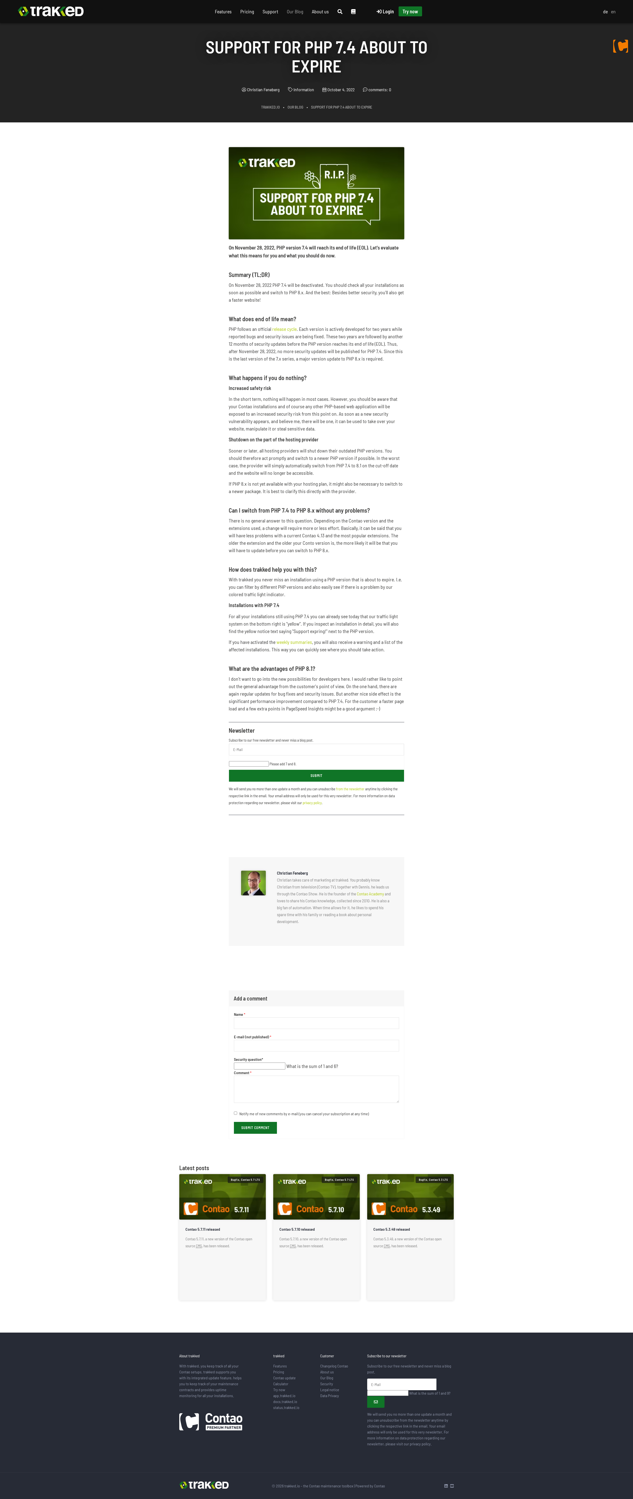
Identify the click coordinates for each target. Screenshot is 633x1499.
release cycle (284, 329)
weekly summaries (294, 642)
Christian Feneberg (263, 89)
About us (320, 11)
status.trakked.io (286, 1407)
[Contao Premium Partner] (210, 1422)
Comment (242, 1073)
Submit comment (255, 1128)
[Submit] (375, 1402)
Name (239, 1014)
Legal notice (329, 1389)
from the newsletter (350, 789)
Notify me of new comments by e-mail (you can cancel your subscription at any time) (304, 1114)
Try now (410, 11)
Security (326, 1383)
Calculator (280, 1383)
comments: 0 (379, 89)
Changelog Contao (334, 1365)
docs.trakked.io (285, 1401)
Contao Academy (370, 893)
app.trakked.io (284, 1395)
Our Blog (295, 11)
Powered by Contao (370, 1485)
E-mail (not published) (252, 1037)
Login (388, 11)
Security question (248, 1059)
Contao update (284, 1377)
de (605, 11)
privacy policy (312, 802)
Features (223, 11)
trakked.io (270, 107)
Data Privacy (329, 1395)
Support (270, 11)
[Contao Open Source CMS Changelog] (620, 46)
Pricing (247, 11)
